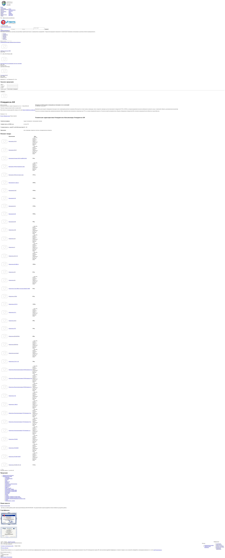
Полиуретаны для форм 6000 (11, 491)
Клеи (6, 480)
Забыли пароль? (3, 556)
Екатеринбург (3, 11)
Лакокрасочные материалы (8, 475)
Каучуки (7, 479)
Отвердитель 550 (12, 272)
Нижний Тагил (4, 14)
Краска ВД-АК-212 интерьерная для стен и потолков (11, 63)
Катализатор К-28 (12, 213)
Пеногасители (8, 484)
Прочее (6, 494)
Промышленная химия (7, 476)
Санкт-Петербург (12, 9)
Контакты (5, 39)
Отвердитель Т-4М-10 (13, 404)
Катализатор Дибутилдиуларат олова (16, 174)
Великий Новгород (4, 9)
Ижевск (2, 12)
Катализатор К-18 (12, 198)
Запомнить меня (5, 554)
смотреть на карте (11, 541)
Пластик (7, 486)
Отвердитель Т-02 (12, 395)
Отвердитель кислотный (14, 353)
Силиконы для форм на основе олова (12, 496)
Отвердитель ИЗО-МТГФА (14, 336)
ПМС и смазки (8, 488)
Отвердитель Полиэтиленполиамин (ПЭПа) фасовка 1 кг (20, 387)
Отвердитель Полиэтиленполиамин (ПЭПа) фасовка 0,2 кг (20, 369)
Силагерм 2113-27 (4, 75)
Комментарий (4, 89)
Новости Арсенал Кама (5, 505)
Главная (4, 33)
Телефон (3, 86)
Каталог (4, 35)
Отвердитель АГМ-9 (13, 296)
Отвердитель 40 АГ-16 (13, 255)
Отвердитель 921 (12, 280)
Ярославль (11, 15)
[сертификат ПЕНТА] (8, 537)
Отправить (3, 91)
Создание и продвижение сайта (7, 545)
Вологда (2, 10)
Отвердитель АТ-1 (12, 312)
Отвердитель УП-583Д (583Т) (15, 456)
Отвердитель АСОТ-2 (13, 304)
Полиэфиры (7, 492)
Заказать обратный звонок (5, 26)
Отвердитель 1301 (12, 229)
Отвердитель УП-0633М (13, 447)
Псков (10, 8)
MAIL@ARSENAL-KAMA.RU (29, 109)
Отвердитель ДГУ (12, 328)
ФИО (2, 84)
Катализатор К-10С (12, 190)
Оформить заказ (7, 115)
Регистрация (9, 556)
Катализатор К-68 (12, 221)
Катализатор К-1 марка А (14, 182)
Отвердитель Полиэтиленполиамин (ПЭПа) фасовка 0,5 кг (20, 378)
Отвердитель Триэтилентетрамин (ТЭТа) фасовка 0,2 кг (20, 413)
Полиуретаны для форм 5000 (11, 490)
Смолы (6, 499)
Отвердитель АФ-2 (12, 320)
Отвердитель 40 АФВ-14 (14, 264)
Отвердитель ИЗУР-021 (13, 344)
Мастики (7, 482)
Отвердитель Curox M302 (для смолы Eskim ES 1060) (19, 288)
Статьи (4, 37)
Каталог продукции (220, 546)
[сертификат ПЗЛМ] (8, 524)
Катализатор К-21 (12, 206)
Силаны (6, 495)
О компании (5, 34)
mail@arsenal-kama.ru (5, 30)
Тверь (10, 12)
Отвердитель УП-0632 (13, 439)
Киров (2, 13)
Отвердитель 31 (12, 247)
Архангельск (3, 8)
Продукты (7, 493)
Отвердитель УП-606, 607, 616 (15, 464)
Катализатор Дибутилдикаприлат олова (17, 166)
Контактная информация (218, 548)
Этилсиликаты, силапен (10, 500)
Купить (1, 115)
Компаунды (7, 481)
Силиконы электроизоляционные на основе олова (15, 498)
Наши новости (219, 544)
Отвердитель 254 (12, 238)
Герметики (7, 477)
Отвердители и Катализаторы (11, 483)
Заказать (46, 29)
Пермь (1, 7)
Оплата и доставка (220, 545)
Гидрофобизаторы (8, 478)
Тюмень (10, 13)
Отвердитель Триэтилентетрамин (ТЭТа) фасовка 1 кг (19, 430)
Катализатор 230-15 (13, 150)
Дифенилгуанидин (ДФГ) (5, 50)
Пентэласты (7, 485)
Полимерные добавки (9, 489)
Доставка (5, 36)
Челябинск (11, 14)
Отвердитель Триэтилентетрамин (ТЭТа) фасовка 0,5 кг (20, 421)
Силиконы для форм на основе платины (13, 497)
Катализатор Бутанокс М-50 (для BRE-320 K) (18, 158)
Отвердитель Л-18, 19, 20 (14, 361)
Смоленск (11, 11)
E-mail (2, 87)
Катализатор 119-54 (12, 141)
